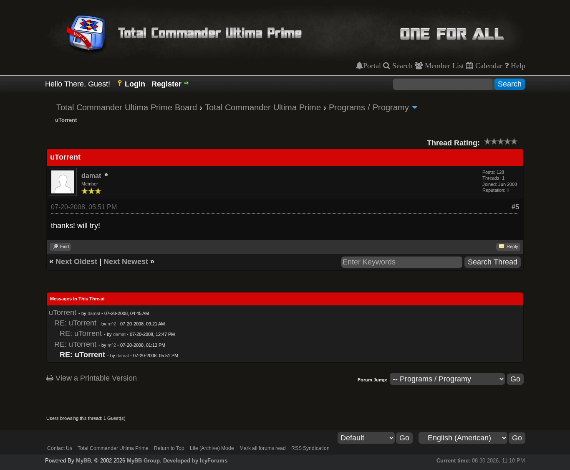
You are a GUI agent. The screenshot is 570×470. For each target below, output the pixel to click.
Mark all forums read (263, 448)
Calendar (487, 65)
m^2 (112, 323)
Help (517, 65)
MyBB (83, 460)
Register (166, 84)
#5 (515, 207)
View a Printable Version (95, 378)
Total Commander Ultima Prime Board (126, 107)
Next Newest (125, 261)
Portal (372, 65)
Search (401, 65)
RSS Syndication (310, 448)
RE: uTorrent (75, 323)
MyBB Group (143, 460)
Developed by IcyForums (195, 460)
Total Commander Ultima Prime (263, 107)
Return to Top (169, 448)
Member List (443, 65)
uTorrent (62, 312)
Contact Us (59, 448)
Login (135, 84)
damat (91, 175)
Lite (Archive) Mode (212, 448)
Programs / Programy (369, 107)
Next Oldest (76, 261)
